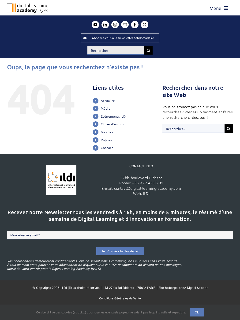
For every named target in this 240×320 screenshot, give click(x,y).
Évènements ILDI (114, 116)
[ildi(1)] (61, 167)
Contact (107, 147)
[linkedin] (105, 24)
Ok (197, 312)
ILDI (146, 193)
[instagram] (115, 24)
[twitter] (144, 24)
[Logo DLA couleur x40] (27, 5)
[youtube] (95, 24)
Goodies (107, 132)
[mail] (125, 24)
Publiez (106, 140)
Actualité (108, 100)
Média (105, 108)
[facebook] (135, 24)
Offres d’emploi (113, 124)
